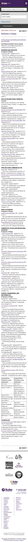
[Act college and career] (9, 474)
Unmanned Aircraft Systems (8, 370)
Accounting (4, 53)
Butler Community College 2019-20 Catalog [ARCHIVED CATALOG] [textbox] (14, 9)
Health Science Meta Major (8, 213)
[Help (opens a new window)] (26, 31)
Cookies (6, 524)
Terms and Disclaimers (19, 534)
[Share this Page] (22, 31)
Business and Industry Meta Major (9, 78)
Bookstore (18, 499)
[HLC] (19, 457)
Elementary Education (6, 131)
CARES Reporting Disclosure (6, 527)
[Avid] (9, 457)
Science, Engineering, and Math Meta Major (12, 359)
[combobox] (14, 9)
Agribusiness (4, 64)
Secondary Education (6, 154)
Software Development (7, 422)
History (3, 240)
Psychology (4, 285)
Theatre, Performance (7, 201)
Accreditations (7, 516)
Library (17, 505)
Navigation (26, 3)
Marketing (3, 87)
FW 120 (7, 45)
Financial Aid (19, 503)
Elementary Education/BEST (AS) (9, 138)
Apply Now (18, 497)
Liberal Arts (4, 273)
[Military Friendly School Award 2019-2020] (19, 475)
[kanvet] (9, 465)
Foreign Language (5, 233)
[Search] (25, 16)
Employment (6, 509)
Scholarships (19, 509)
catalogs (5, 538)
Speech (3, 184)
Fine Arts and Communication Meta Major (11, 175)
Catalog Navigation (7, 26)
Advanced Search (5, 21)
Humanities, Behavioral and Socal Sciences (12, 262)
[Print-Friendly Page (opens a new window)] (24, 31)
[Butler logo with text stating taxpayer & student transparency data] (14, 482)
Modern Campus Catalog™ (17, 540)
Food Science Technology (8, 305)
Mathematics (4, 322)
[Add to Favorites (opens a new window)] (20, 31)
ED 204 (7, 102)
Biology (3, 298)
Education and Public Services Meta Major (12, 109)
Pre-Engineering (5, 329)
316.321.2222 (22, 490)
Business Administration (7, 71)
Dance (3, 169)
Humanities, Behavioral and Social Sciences (12, 251)
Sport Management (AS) (7, 222)
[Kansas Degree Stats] (19, 465)
